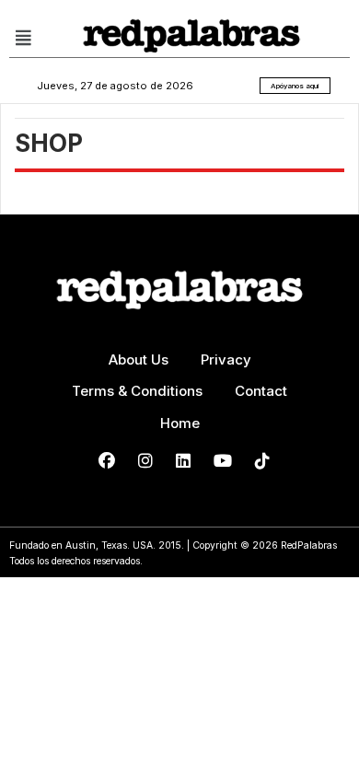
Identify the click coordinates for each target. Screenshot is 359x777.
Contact (261, 391)
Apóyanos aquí (294, 85)
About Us (138, 359)
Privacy (226, 359)
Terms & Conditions (137, 391)
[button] (23, 37)
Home (180, 423)
